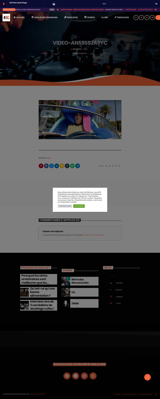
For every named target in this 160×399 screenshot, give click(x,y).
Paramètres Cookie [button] (65, 206)
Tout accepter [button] (79, 206)
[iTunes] (156, 9)
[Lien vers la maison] (6, 17)
